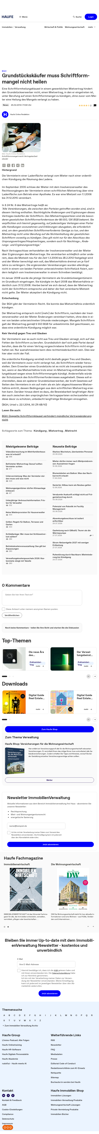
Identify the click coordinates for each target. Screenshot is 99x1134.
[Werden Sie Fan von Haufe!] (12, 1095)
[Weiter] (95, 676)
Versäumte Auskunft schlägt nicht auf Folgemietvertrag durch (73, 495)
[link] (7, 27)
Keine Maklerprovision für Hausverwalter (25, 512)
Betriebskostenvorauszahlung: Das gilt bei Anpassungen (26, 547)
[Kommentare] (95, 105)
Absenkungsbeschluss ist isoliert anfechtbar (68, 519)
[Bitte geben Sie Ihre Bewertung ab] (88, 105)
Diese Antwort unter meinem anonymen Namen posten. (32, 609)
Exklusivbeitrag (36, 663)
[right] (93, 926)
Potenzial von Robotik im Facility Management (68, 507)
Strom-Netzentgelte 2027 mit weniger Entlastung (71, 543)
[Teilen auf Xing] (18, 165)
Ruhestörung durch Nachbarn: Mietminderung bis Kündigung (73, 555)
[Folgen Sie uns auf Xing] (8, 1095)
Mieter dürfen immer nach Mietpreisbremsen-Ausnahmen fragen (73, 462)
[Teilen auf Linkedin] (22, 165)
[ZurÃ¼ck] (88, 676)
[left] (88, 926)
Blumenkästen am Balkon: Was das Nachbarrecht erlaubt (72, 474)
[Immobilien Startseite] (8, 17)
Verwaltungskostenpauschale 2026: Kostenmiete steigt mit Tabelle (25, 559)
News (5, 105)
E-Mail (20, 959)
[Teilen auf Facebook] (13, 165)
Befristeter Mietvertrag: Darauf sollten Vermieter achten (24, 465)
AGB (56, 970)
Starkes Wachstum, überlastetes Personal (72, 451)
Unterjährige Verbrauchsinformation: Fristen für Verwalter (26, 501)
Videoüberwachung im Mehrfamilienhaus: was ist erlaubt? (25, 453)
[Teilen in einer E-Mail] (4, 165)
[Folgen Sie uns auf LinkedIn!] (3, 1095)
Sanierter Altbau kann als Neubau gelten (72, 485)
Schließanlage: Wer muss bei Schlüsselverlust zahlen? (26, 535)
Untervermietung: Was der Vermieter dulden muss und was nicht (25, 477)
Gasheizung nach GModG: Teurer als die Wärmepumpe (72, 531)
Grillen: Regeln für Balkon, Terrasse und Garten (24, 523)
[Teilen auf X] (9, 165)
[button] (91, 17)
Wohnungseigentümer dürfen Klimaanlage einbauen (26, 489)
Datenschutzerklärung (61, 973)
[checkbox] (3, 609)
